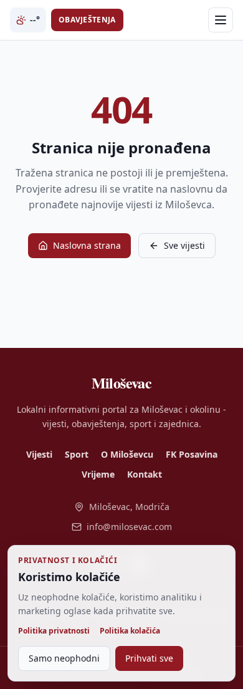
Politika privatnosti (54, 631)
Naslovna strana (87, 245)
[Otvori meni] (220, 19)
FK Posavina (191, 454)
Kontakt (144, 474)
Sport (76, 454)
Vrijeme (98, 474)
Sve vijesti (184, 245)
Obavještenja (87, 19)
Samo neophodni (64, 658)
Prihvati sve (149, 658)
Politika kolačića (130, 631)
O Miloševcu (127, 454)
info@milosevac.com (129, 526)
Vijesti (39, 454)
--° (35, 20)
